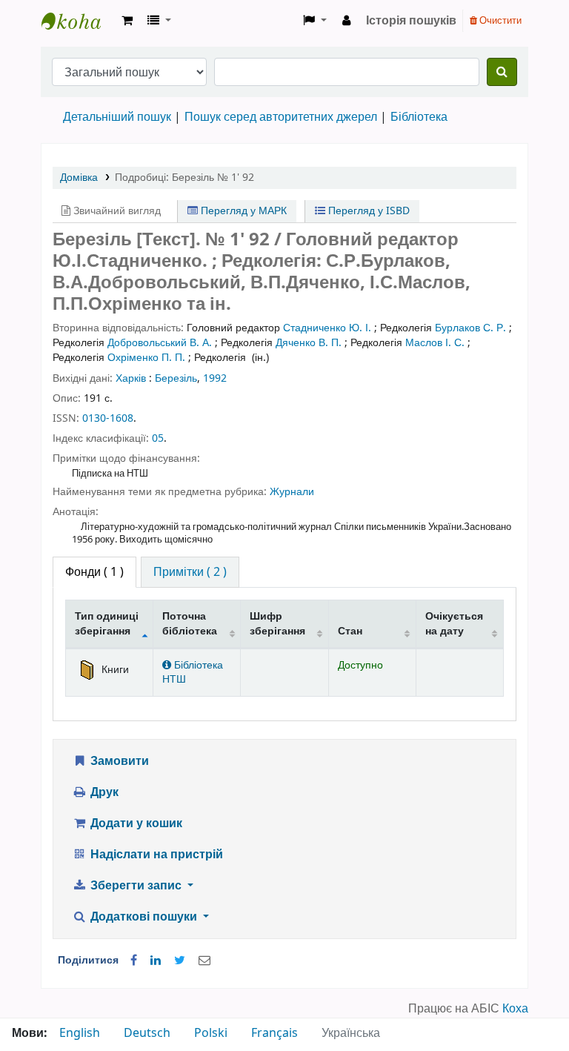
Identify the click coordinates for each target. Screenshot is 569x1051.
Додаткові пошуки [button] (143, 917)
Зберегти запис (135, 886)
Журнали (292, 492)
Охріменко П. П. (146, 357)
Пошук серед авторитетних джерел (280, 117)
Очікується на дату (454, 623)
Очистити (499, 20)
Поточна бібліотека (189, 623)
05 (158, 438)
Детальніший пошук (117, 117)
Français (274, 1033)
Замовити (118, 761)
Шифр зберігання (277, 623)
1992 (215, 378)
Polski (210, 1033)
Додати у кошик (134, 823)
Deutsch (147, 1033)
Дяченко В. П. (309, 343)
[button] (127, 21)
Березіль (176, 378)
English (79, 1033)
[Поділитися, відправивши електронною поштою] (204, 960)
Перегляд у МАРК (242, 211)
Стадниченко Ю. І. (327, 328)
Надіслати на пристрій (155, 854)
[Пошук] (502, 72)
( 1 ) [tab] (94, 572)
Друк (103, 792)
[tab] (190, 572)
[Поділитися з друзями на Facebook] (134, 960)
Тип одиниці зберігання (107, 623)
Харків (131, 378)
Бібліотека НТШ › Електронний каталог (78, 21)
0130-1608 (107, 418)
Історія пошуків (411, 21)
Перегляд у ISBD (367, 211)
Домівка (79, 177)
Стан (350, 631)
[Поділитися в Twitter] (179, 960)
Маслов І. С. (435, 343)
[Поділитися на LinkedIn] (155, 960)
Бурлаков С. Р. (470, 328)
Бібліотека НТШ (192, 672)
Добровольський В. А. (159, 343)
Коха (515, 1009)
